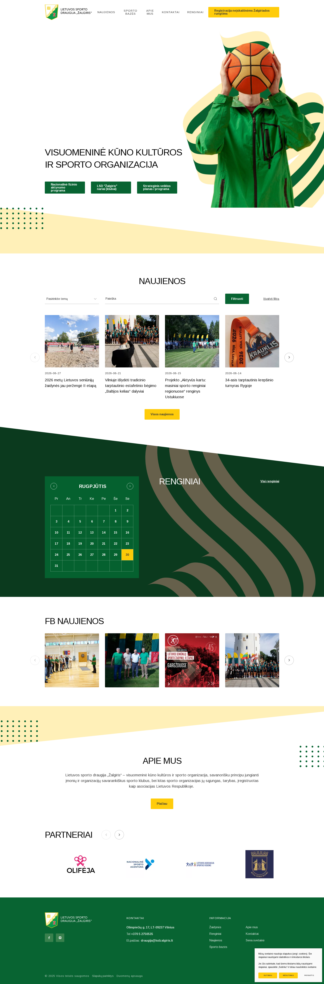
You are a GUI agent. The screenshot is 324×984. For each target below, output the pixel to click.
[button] (289, 357)
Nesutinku (288, 975)
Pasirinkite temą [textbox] (57, 298)
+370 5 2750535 (142, 934)
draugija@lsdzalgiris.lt (157, 940)
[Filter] (215, 299)
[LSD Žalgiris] (68, 12)
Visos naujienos (162, 414)
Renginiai (195, 12)
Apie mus (150, 12)
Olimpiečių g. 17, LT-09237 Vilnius (150, 927)
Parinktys (309, 975)
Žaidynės (215, 927)
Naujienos (106, 12)
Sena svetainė (255, 940)
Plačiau (162, 803)
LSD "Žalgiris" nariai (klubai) (107, 187)
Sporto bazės (130, 12)
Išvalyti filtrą (271, 298)
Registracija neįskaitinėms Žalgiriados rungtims (242, 12)
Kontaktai (171, 12)
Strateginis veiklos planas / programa (157, 187)
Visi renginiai (269, 481)
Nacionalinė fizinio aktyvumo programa (64, 187)
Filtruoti (237, 298)
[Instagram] (60, 937)
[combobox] (72, 299)
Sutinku (268, 975)
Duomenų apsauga (129, 975)
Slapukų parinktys (103, 975)
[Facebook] (49, 937)
